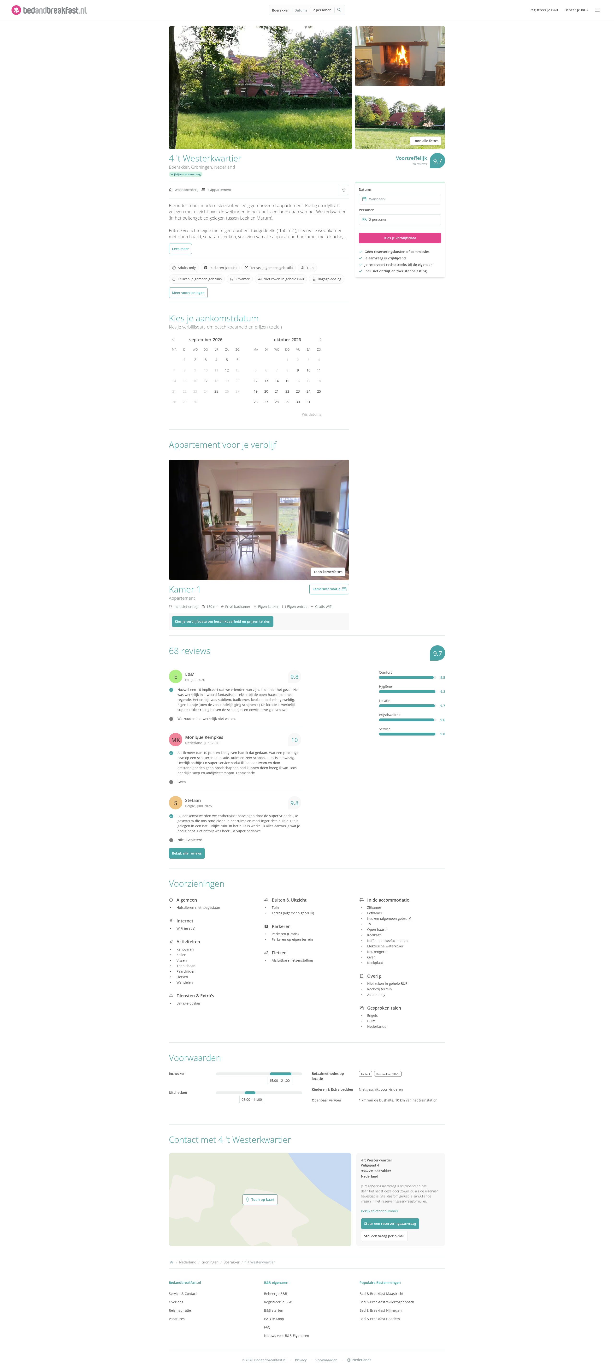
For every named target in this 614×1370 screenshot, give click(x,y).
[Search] (339, 10)
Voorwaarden (326, 1360)
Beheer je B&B (275, 1293)
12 (227, 370)
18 (216, 380)
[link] (50, 10)
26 (227, 391)
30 (195, 402)
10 (206, 370)
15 (185, 380)
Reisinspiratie (180, 1310)
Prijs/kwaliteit (390, 714)
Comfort (385, 672)
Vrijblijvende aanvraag (186, 174)
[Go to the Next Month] (320, 339)
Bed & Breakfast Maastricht (381, 1293)
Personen (366, 210)
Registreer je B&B (278, 1302)
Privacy (301, 1360)
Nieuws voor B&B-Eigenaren (286, 1335)
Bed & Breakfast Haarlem (380, 1318)
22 (185, 391)
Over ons (176, 1302)
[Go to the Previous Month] (173, 339)
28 (174, 402)
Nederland (224, 167)
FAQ (267, 1327)
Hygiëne (385, 686)
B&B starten (273, 1310)
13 (237, 370)
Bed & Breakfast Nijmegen (381, 1310)
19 (227, 380)
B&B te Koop (274, 1318)
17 (206, 380)
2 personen (322, 10)
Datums (301, 10)
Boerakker (280, 10)
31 (308, 402)
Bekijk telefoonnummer (379, 1211)
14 (174, 380)
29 (185, 402)
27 (237, 391)
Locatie (384, 700)
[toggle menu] (597, 10)
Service (384, 729)
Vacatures (177, 1318)
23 (195, 391)
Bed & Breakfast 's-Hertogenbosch (387, 1302)
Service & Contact (183, 1293)
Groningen (201, 167)
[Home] (171, 1262)
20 (237, 380)
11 (216, 370)
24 (206, 391)
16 (195, 380)
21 (174, 391)
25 (216, 391)
